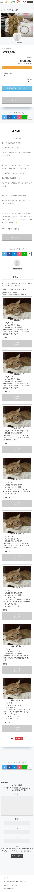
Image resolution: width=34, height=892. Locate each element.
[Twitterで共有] (4, 117)
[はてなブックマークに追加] (14, 117)
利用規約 (6, 885)
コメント (17, 794)
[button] (17, 88)
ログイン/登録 (29, 1)
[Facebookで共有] (9, 117)
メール (17, 828)
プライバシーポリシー (10, 878)
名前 (17, 819)
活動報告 (10, 10)
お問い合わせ (15, 885)
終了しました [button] (17, 100)
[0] (24, 2)
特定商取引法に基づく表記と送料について (15, 881)
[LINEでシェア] (24, 117)
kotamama (17, 269)
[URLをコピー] (29, 117)
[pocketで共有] (19, 117)
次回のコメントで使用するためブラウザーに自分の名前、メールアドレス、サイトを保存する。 (17, 850)
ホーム (3, 10)
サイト (17, 837)
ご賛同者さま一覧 (9, 889)
